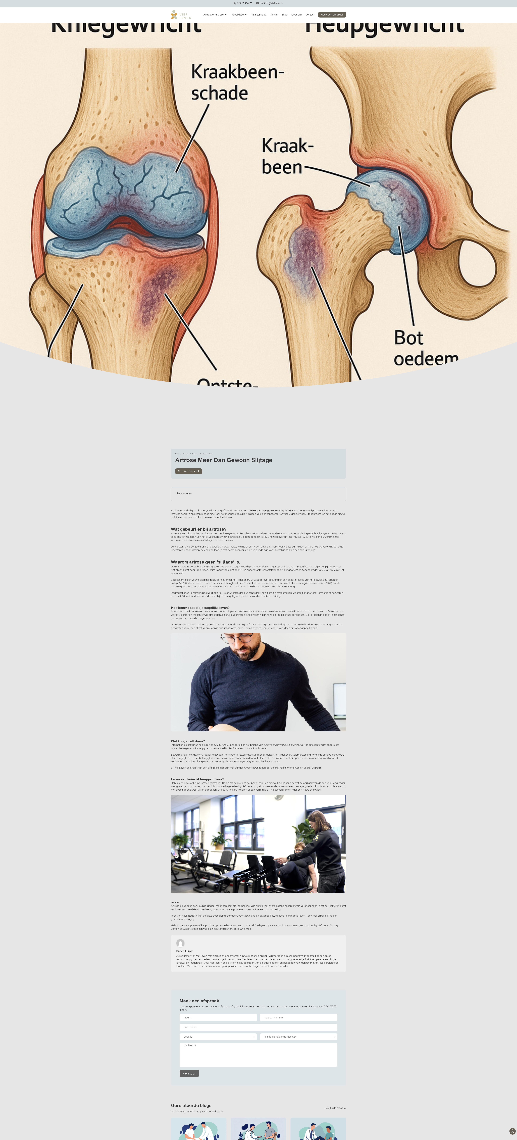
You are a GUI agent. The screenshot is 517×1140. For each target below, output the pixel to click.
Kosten (274, 14)
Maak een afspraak (332, 14)
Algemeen (185, 454)
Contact (310, 14)
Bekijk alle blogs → (335, 1108)
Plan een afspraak (189, 471)
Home (177, 454)
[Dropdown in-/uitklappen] (226, 14)
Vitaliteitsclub (258, 14)
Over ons (296, 14)
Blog (284, 14)
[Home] (181, 15)
